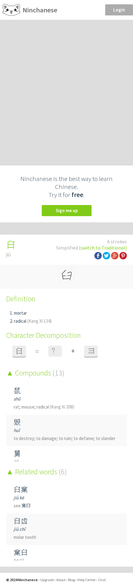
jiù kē (19, 498)
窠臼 (26, 506)
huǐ (17, 430)
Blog (71, 579)
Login (119, 10)
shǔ (17, 399)
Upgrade (47, 579)
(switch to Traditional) (103, 248)
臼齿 (21, 521)
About (61, 579)
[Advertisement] (66, 89)
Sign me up (67, 210)
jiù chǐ (19, 529)
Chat (102, 579)
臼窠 (21, 489)
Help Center (86, 579)
